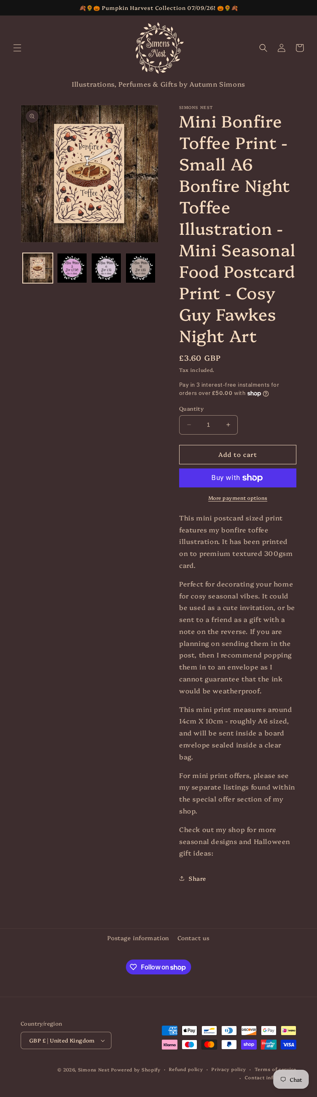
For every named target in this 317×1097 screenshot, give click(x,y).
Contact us (193, 938)
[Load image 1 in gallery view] (38, 268)
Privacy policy (228, 1069)
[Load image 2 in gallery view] (72, 268)
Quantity (191, 408)
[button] (17, 48)
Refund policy (186, 1069)
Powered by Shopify (136, 1069)
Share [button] (197, 878)
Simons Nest (94, 1069)
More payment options (237, 497)
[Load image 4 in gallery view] (140, 268)
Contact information (270, 1077)
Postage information (138, 938)
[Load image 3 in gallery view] (106, 268)
